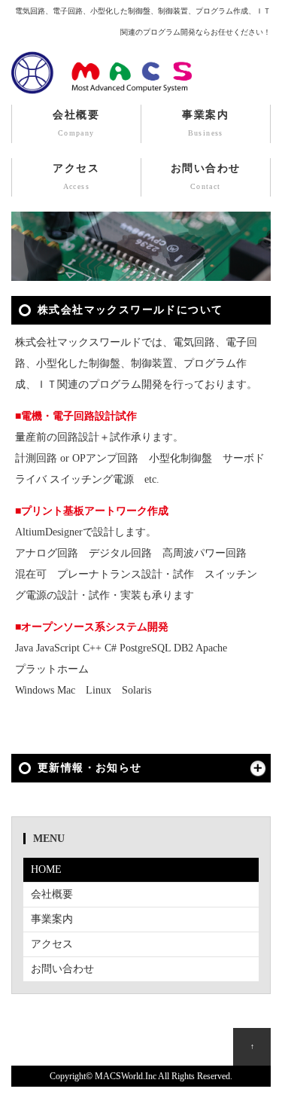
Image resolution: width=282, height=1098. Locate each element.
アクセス (76, 177)
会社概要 (76, 123)
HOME (46, 869)
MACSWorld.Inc (125, 1076)
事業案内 (205, 123)
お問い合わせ (205, 177)
